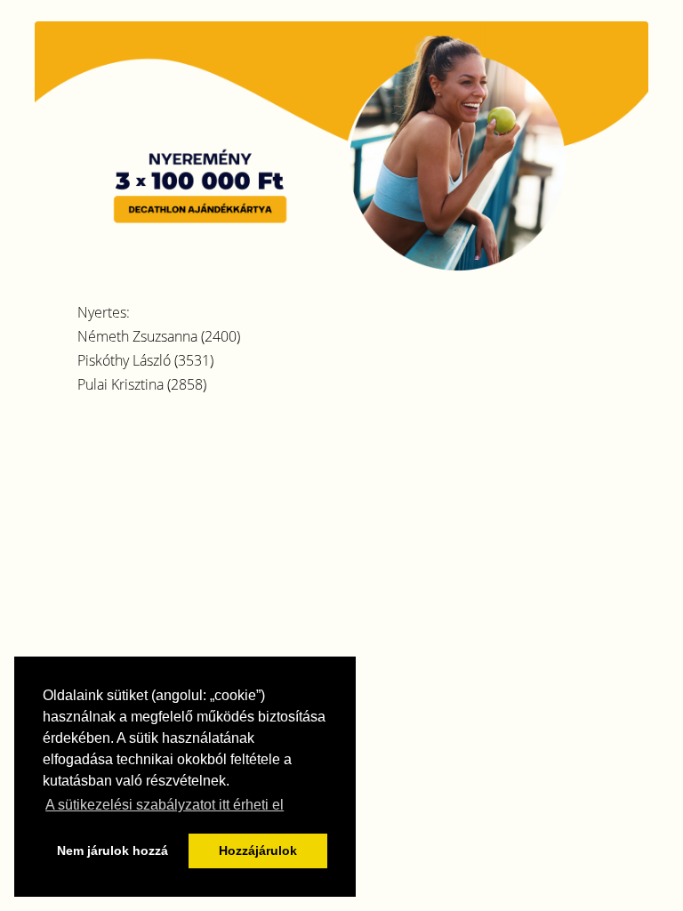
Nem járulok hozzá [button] (112, 850)
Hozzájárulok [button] (258, 850)
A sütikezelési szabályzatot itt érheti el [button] (164, 804)
